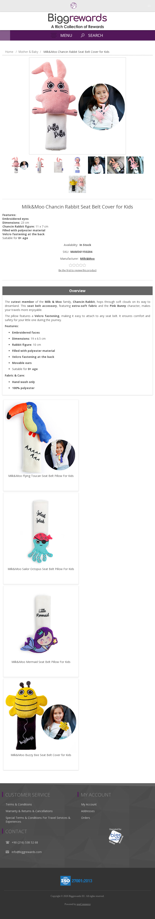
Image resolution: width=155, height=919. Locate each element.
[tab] (77, 290)
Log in (149, 5)
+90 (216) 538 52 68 (25, 842)
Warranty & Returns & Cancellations (29, 811)
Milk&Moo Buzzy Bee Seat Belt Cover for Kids (41, 755)
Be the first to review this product (77, 270)
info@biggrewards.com (27, 852)
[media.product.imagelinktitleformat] (41, 437)
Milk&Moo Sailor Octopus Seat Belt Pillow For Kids (41, 569)
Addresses (88, 811)
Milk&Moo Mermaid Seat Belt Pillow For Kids (41, 662)
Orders (85, 818)
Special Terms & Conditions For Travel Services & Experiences (38, 819)
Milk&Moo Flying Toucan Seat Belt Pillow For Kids (41, 476)
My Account (89, 804)
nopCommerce (84, 904)
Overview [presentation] (77, 290)
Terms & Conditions (19, 804)
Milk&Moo (87, 259)
